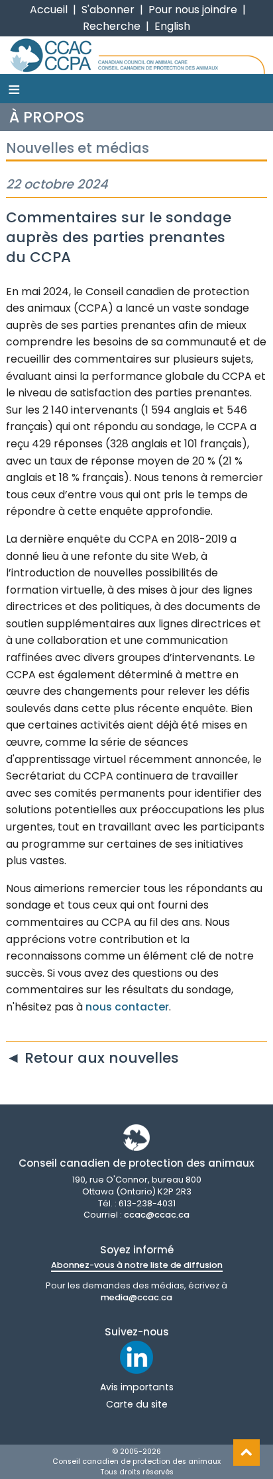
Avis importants (137, 1387)
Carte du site (137, 1404)
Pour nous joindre (192, 9)
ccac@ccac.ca (157, 1214)
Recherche (111, 26)
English (172, 26)
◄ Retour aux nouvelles (92, 1058)
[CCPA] (136, 55)
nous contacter (127, 1006)
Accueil (49, 9)
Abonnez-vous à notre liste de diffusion (137, 1265)
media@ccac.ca (136, 1297)
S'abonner (108, 9)
